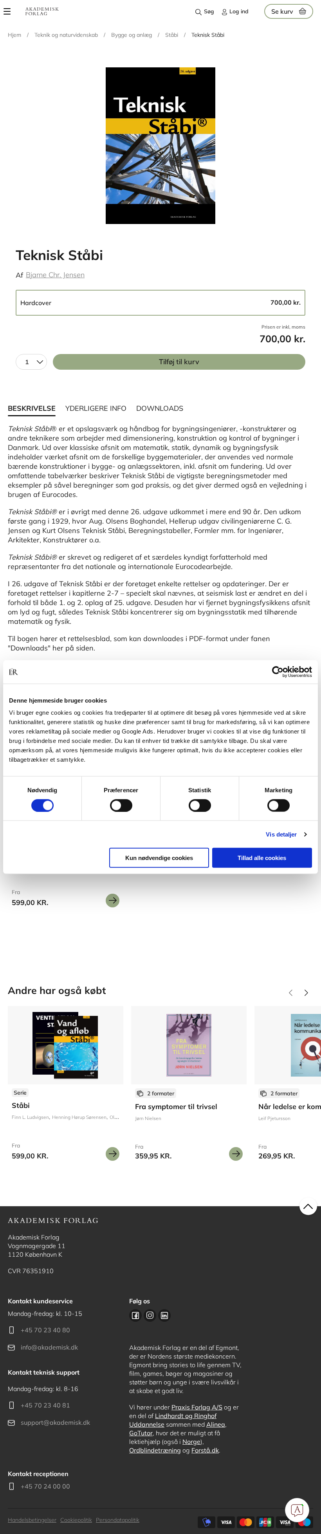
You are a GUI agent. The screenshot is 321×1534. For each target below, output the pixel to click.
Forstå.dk (205, 1450)
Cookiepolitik (76, 1519)
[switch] (121, 805)
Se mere (112, 900)
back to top (308, 1206)
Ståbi (171, 34)
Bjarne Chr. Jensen (55, 274)
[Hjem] (42, 11)
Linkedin (164, 1315)
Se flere (65, 1086)
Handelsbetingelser (32, 1519)
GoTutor (141, 1433)
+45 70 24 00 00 (45, 1486)
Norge (191, 1441)
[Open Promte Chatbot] (297, 1510)
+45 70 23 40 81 (45, 1405)
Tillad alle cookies (262, 858)
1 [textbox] (27, 362)
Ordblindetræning (155, 1450)
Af (19, 275)
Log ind (239, 11)
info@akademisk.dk (49, 1347)
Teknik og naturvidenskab (66, 34)
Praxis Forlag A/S (196, 1407)
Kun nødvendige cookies (159, 858)
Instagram (150, 1315)
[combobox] (31, 362)
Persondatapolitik (117, 1519)
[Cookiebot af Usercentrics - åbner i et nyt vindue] (277, 672)
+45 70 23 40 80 (45, 1330)
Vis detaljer (281, 834)
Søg (209, 11)
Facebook (135, 1315)
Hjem (14, 34)
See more (189, 1086)
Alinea (215, 1424)
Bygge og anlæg (131, 34)
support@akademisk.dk (55, 1422)
